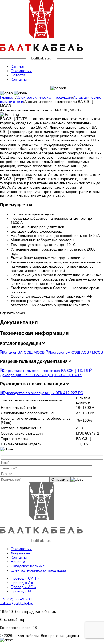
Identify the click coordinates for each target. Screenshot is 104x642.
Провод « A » (22, 582)
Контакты (19, 79)
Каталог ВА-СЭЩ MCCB (24, 352)
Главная (7, 97)
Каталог (17, 66)
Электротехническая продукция (44, 97)
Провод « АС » (23, 587)
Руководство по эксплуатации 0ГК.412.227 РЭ (43, 393)
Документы (20, 553)
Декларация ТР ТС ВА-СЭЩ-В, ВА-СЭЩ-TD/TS (41, 375)
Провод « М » (22, 591)
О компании (21, 71)
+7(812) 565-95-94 (16, 599)
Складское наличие (28, 566)
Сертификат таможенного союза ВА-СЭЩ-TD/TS (46, 370)
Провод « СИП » (25, 578)
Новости (18, 75)
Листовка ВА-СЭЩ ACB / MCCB (76, 352)
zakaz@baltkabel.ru (16, 603)
